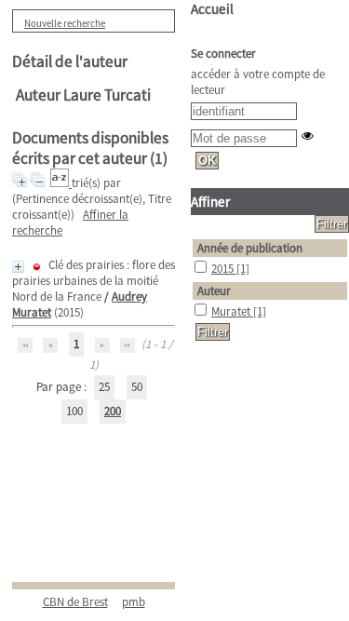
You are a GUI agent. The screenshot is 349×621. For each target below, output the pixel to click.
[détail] (18, 267)
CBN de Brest (75, 602)
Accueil (212, 9)
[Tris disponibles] (61, 183)
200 (112, 411)
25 (104, 387)
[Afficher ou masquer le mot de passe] (308, 135)
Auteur (214, 291)
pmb (133, 602)
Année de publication (249, 248)
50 (136, 387)
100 (74, 411)
